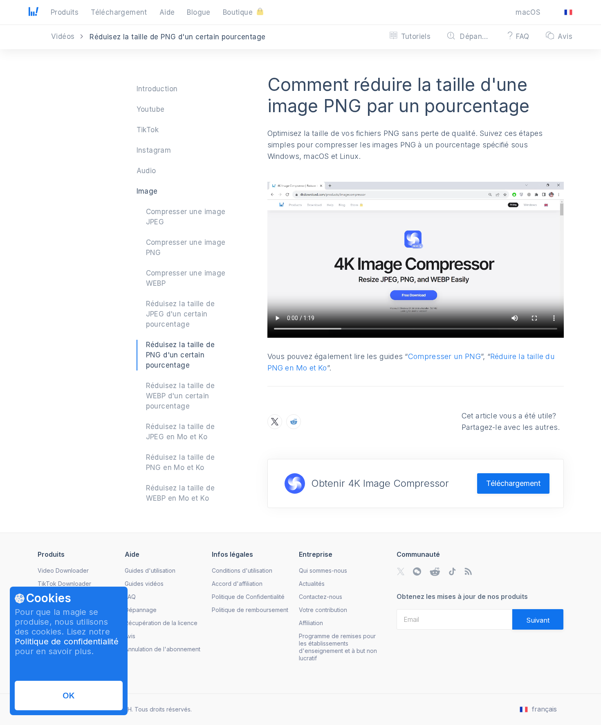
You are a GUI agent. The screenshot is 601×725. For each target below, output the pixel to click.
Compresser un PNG (444, 356)
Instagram (154, 150)
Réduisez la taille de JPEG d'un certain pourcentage (180, 314)
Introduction (157, 89)
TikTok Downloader (64, 583)
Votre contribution (323, 609)
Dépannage (141, 609)
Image (147, 191)
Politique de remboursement (250, 609)
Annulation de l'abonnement (162, 649)
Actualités (312, 583)
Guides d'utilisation (150, 570)
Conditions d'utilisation (242, 570)
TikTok (148, 130)
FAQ (130, 596)
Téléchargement (513, 483)
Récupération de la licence (161, 622)
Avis (130, 635)
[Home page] (33, 13)
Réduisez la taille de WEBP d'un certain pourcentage (180, 396)
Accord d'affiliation (237, 583)
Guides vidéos (144, 583)
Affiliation (311, 622)
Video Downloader (63, 570)
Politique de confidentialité (67, 641)
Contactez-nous (320, 596)
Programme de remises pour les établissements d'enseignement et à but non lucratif (338, 647)
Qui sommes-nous (323, 570)
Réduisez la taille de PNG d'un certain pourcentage (180, 355)
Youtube (151, 109)
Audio (146, 171)
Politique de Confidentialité (248, 596)
